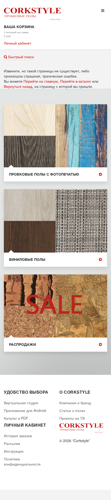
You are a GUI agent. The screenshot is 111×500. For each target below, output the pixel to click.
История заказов (18, 435)
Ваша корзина (19, 27)
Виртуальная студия (21, 402)
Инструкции (13, 451)
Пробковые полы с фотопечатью (44, 174)
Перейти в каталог (75, 81)
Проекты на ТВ (72, 418)
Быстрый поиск (20, 56)
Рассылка (12, 443)
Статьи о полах (72, 410)
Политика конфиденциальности (22, 461)
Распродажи (22, 345)
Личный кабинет (17, 43)
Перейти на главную (40, 81)
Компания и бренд (75, 402)
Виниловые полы (27, 260)
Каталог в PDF (16, 418)
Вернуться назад (18, 86)
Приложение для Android (25, 410)
